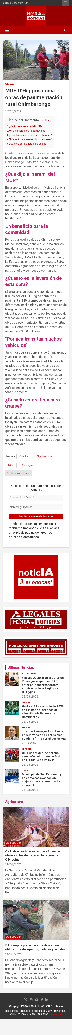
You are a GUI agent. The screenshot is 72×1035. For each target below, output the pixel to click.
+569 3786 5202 (39, 1014)
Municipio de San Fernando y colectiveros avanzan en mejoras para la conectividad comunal (42, 779)
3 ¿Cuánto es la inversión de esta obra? (29, 135)
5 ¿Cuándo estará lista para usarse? (27, 143)
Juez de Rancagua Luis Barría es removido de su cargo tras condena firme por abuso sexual (44, 735)
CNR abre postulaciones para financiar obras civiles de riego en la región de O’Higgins (32, 855)
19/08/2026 (13, 864)
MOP (11, 465)
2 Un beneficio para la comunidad (26, 130)
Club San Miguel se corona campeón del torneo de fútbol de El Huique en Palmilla (42, 756)
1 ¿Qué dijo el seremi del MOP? (24, 126)
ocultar (45, 120)
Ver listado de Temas (18, 473)
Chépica (23, 456)
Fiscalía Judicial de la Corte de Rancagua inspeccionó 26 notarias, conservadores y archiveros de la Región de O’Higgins (43, 685)
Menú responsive (65, 3)
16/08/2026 (13, 954)
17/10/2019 (13, 111)
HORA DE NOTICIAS (40, 1006)
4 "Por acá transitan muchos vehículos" (29, 139)
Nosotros (56, 1014)
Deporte (26, 749)
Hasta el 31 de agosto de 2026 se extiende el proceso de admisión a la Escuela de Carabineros (43, 712)
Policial (27, 702)
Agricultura (14, 802)
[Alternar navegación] (7, 30)
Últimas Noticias (21, 667)
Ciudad (10, 83)
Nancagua (27, 465)
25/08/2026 (30, 696)
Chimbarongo (44, 456)
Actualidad (29, 674)
